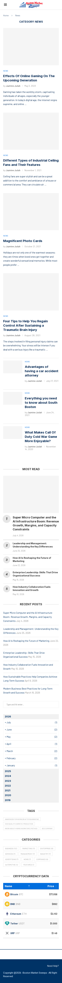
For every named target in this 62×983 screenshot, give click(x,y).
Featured (28, 865)
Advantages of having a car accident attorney (41, 371)
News (27, 859)
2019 (7, 800)
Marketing (28, 848)
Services (10, 854)
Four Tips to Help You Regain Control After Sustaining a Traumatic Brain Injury (25, 325)
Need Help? (53, 965)
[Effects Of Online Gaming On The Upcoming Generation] (31, 46)
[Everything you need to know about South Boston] (12, 398)
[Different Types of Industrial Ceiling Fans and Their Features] (31, 131)
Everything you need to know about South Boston (41, 402)
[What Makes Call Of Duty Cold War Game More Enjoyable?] (12, 432)
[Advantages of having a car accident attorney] (12, 367)
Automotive (11, 865)
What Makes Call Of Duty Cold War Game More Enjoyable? (41, 436)
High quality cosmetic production (19, 824)
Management (28, 854)
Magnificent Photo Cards (22, 241)
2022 (8, 785)
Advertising (11, 859)
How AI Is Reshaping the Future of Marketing (26, 640)
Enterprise (46, 848)
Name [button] (8, 886)
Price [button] (51, 886)
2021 (7, 790)
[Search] (56, 4)
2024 (8, 775)
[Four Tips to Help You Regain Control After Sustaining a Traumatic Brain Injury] (31, 291)
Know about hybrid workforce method (21, 828)
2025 (8, 771)
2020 (8, 795)
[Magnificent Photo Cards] (31, 211)
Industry (45, 854)
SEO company (47, 828)
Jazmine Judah (13, 85)
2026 (8, 716)
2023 (8, 780)
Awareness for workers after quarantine (22, 819)
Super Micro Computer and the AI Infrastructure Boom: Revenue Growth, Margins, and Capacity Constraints (27, 616)
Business (11, 848)
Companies (42, 859)
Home (6, 15)
